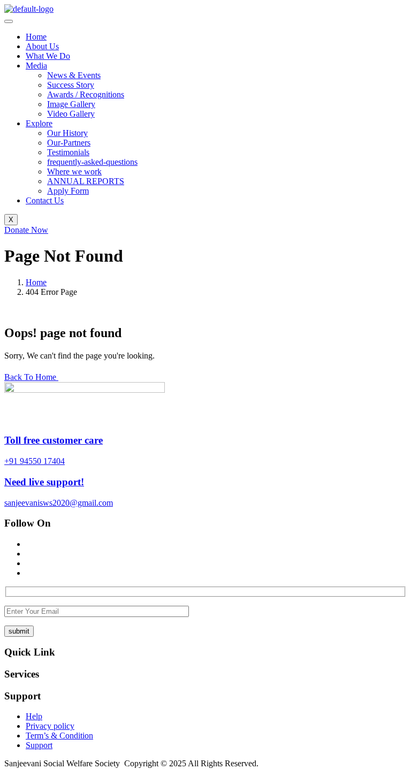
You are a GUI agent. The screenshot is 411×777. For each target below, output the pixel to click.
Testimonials (68, 152)
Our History (67, 133)
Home (36, 36)
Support (39, 745)
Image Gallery (71, 104)
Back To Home (31, 377)
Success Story (70, 84)
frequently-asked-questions (92, 161)
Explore (39, 123)
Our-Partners (68, 142)
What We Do (48, 55)
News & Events (74, 75)
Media (36, 65)
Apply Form (68, 190)
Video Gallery (71, 113)
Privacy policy (50, 725)
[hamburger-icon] (8, 21)
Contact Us (45, 200)
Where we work (74, 171)
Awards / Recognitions (85, 94)
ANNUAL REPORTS (85, 181)
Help (34, 716)
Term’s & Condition (59, 735)
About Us (42, 46)
